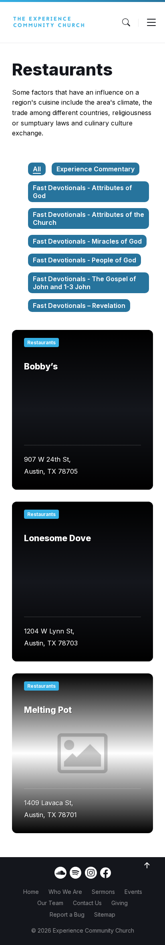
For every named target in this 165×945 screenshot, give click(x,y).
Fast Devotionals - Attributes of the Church (88, 218)
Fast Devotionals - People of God (84, 260)
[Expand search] (126, 22)
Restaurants (41, 342)
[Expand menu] (151, 22)
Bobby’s (41, 366)
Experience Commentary (95, 169)
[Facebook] (105, 876)
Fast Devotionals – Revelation (79, 306)
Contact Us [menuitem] (87, 902)
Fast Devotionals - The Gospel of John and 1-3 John (84, 283)
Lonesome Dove (57, 538)
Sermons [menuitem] (103, 891)
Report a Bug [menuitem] (67, 914)
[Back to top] (147, 866)
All (37, 169)
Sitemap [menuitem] (104, 914)
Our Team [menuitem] (50, 902)
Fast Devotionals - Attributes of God (82, 192)
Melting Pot (48, 710)
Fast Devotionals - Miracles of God (87, 241)
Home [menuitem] (31, 891)
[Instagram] (91, 873)
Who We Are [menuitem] (65, 891)
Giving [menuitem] (119, 902)
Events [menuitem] (133, 891)
